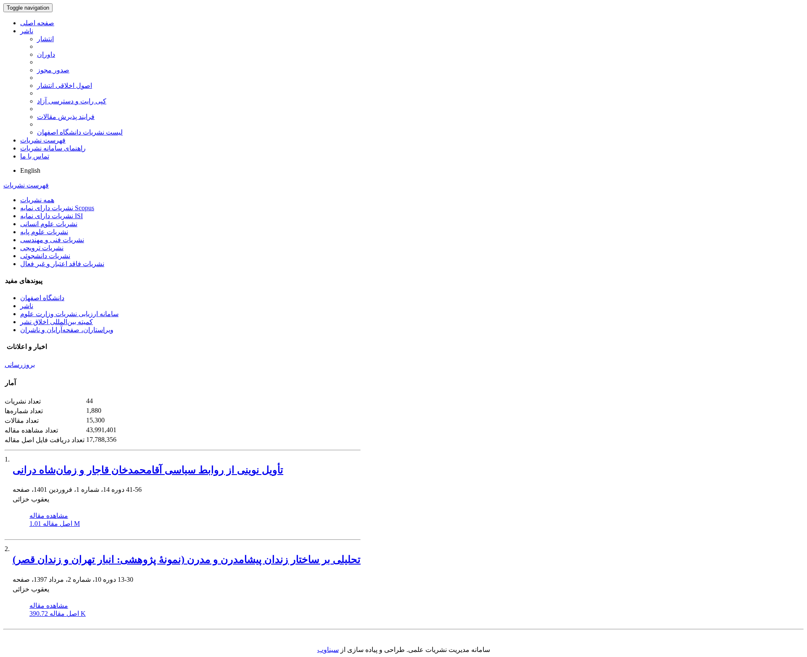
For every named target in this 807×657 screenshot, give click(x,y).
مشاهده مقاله (48, 515)
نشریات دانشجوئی (45, 255)
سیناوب (328, 649)
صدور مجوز (53, 70)
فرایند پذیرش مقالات (66, 116)
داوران (46, 54)
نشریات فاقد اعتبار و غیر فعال (62, 263)
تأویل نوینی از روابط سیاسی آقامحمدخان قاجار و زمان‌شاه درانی (148, 469)
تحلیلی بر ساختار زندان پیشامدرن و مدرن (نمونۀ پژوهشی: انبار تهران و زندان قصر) (187, 559)
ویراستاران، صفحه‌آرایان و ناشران (66, 329)
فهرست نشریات (43, 140)
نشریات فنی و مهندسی (52, 239)
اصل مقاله (54, 523)
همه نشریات (37, 199)
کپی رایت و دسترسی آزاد (71, 101)
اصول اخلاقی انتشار (64, 85)
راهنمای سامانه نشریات (53, 148)
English (30, 170)
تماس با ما (34, 156)
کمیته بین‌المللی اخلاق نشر (56, 321)
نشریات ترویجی (41, 247)
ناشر (26, 30)
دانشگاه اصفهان (42, 297)
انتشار (45, 38)
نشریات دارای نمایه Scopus (57, 207)
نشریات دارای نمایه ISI (51, 215)
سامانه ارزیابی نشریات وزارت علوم (69, 313)
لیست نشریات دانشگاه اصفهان (80, 132)
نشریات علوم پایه (44, 231)
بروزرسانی (20, 364)
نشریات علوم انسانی (48, 223)
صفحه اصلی (37, 22)
